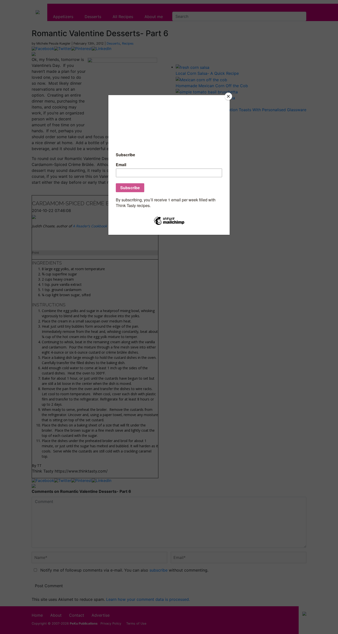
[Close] (228, 96)
